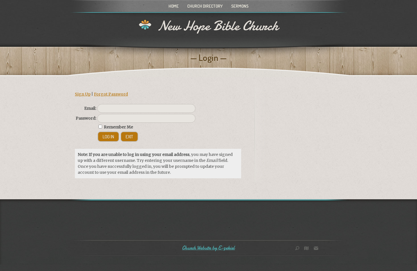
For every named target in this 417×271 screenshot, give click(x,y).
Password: (86, 118)
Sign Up (82, 94)
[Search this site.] (299, 248)
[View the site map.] (308, 248)
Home (174, 6)
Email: (90, 108)
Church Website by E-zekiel (208, 247)
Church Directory (205, 6)
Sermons (239, 6)
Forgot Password (111, 94)
